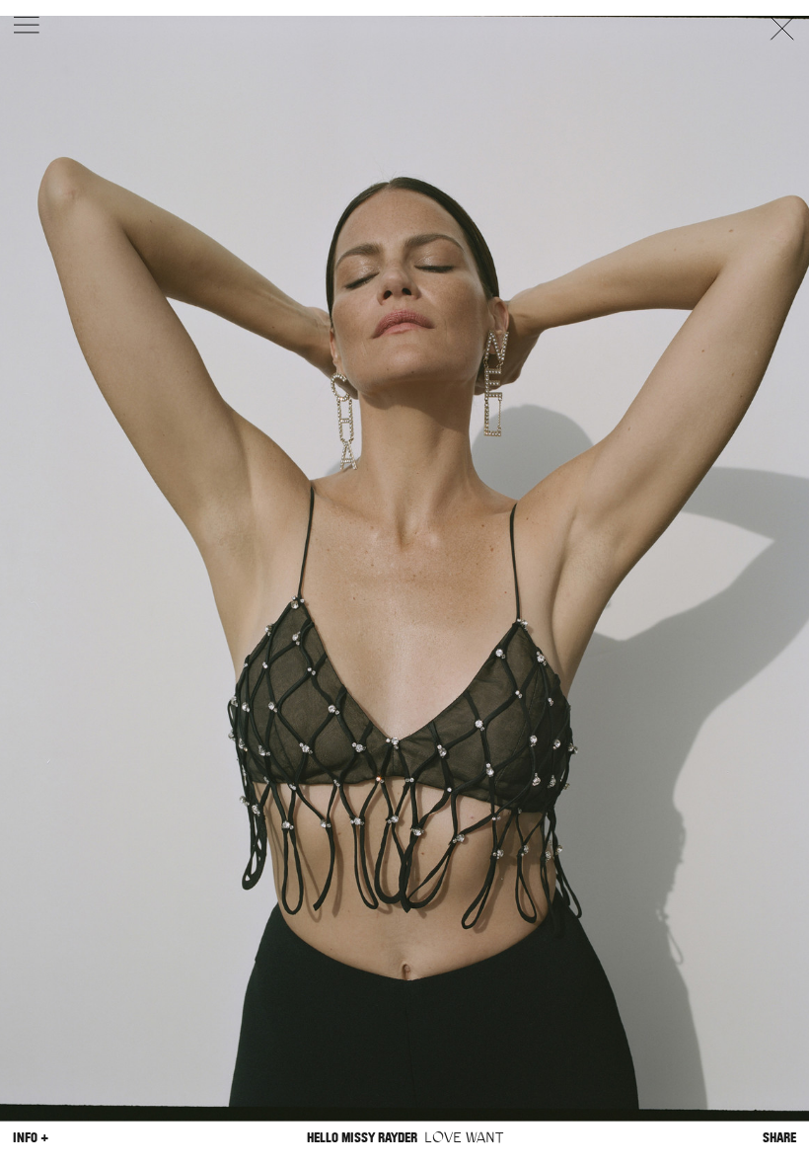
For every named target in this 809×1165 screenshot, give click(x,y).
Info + (30, 1136)
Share (779, 1136)
